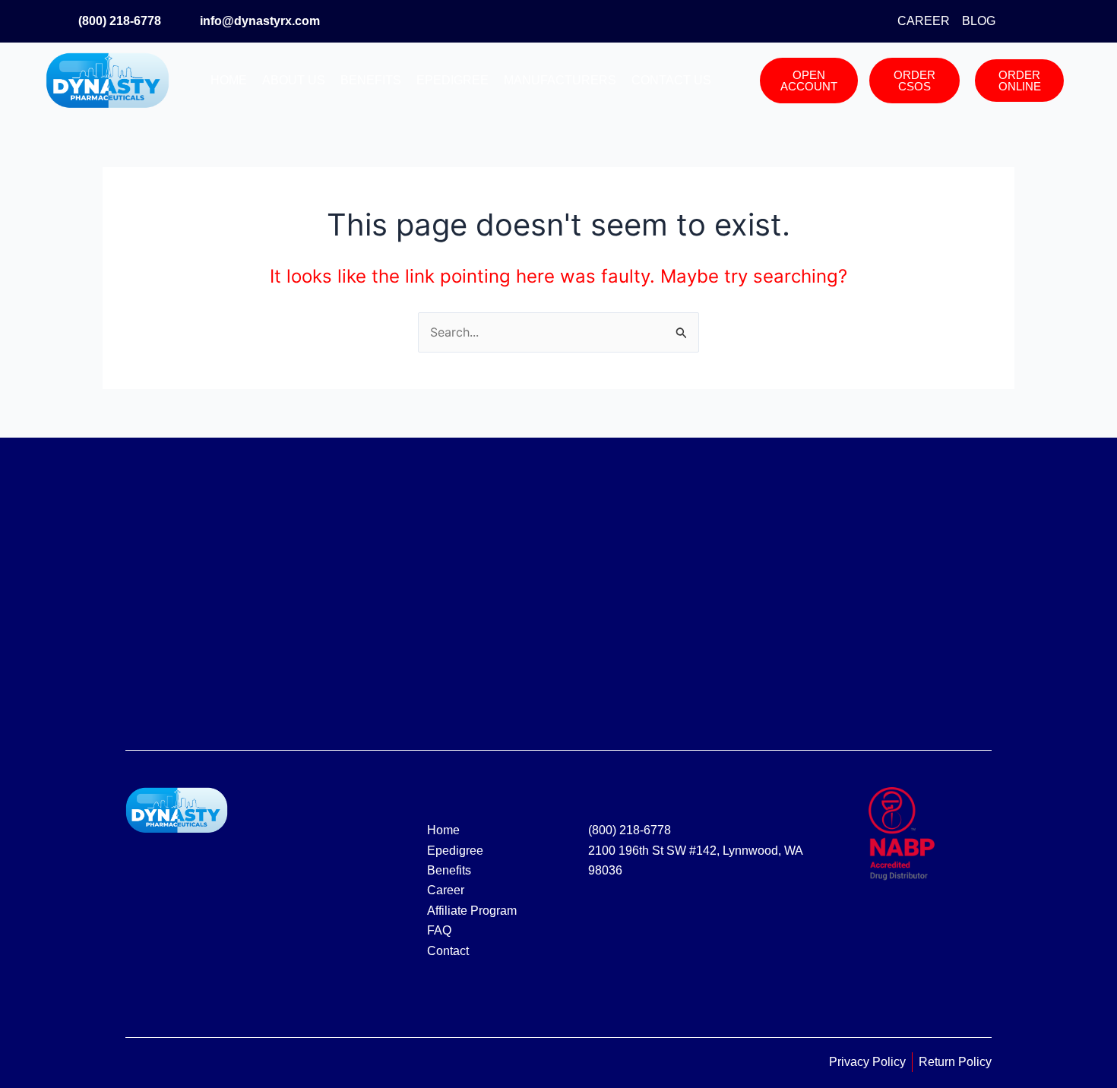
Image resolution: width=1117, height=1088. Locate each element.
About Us (293, 80)
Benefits (370, 80)
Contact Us (671, 80)
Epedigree (452, 80)
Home (228, 80)
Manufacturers (560, 80)
